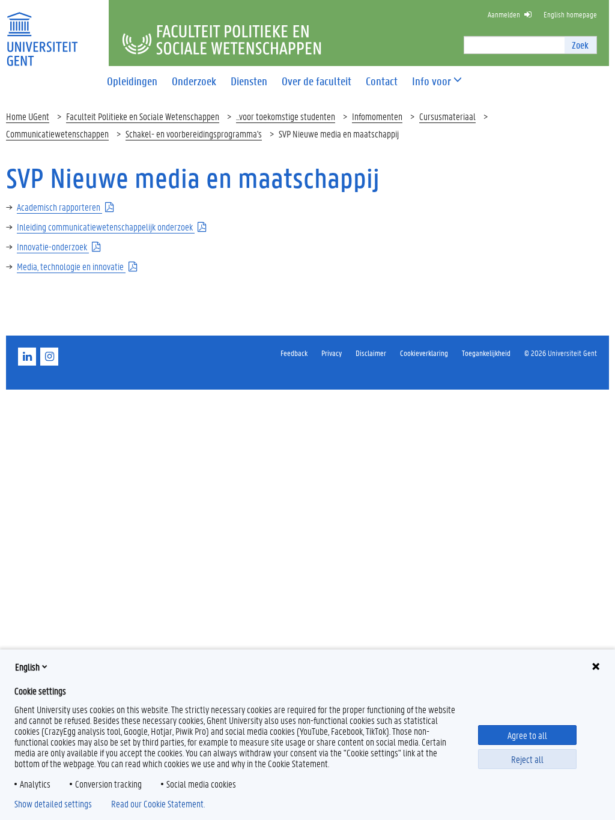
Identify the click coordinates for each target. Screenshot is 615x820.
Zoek (580, 44)
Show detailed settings (53, 804)
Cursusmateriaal (447, 116)
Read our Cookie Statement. (158, 804)
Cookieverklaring (424, 353)
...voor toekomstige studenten (285, 116)
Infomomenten (377, 116)
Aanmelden (504, 14)
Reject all (527, 759)
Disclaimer (371, 353)
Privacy (331, 353)
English (27, 666)
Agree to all (527, 735)
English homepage (570, 14)
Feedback (294, 353)
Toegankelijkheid (486, 353)
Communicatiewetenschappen (57, 133)
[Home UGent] (42, 31)
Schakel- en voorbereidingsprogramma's (194, 133)
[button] (431, 81)
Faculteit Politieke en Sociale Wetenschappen (142, 116)
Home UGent (27, 116)
